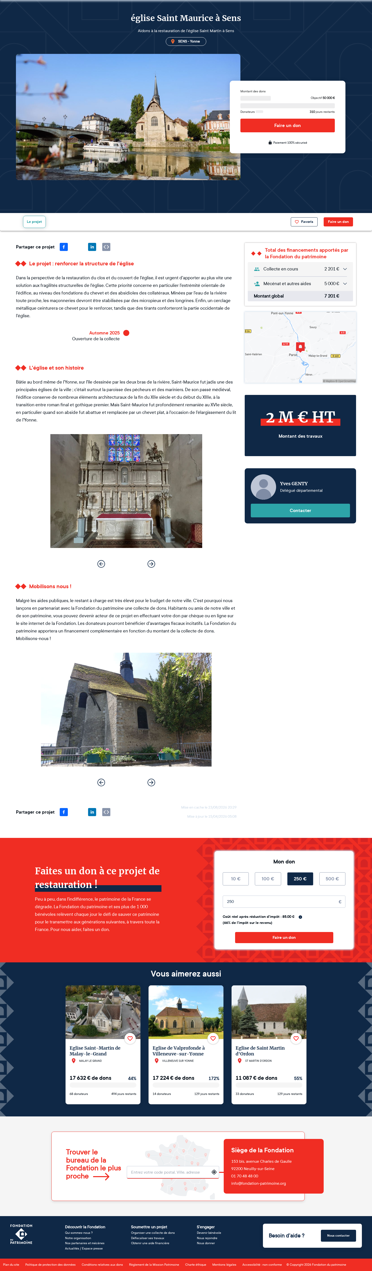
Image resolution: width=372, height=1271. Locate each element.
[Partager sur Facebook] (64, 247)
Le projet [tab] (34, 221)
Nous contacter (338, 1236)
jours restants (322, 112)
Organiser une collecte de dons (153, 1233)
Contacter (300, 510)
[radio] (236, 878)
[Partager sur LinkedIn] (92, 247)
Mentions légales (224, 1264)
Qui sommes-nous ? (79, 1233)
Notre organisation (78, 1238)
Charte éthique (195, 1264)
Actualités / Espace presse (84, 1248)
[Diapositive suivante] (151, 564)
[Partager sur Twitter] (78, 247)
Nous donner (206, 1243)
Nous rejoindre (207, 1238)
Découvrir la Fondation (85, 1226)
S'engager (206, 1226)
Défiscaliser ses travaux (147, 1238)
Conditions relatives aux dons (102, 1264)
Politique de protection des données (50, 1264)
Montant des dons (253, 91)
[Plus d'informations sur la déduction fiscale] (300, 917)
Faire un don (287, 125)
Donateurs (248, 112)
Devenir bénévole (209, 1233)
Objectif (323, 98)
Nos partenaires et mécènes (85, 1243)
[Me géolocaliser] (214, 1172)
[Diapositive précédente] (101, 564)
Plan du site (11, 1264)
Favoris (307, 221)
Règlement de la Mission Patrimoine (154, 1264)
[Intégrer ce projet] (106, 247)
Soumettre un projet (149, 1226)
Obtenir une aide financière (150, 1243)
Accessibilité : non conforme (262, 1264)
